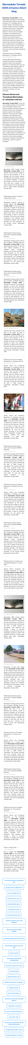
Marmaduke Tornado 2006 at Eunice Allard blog (14, 8)
